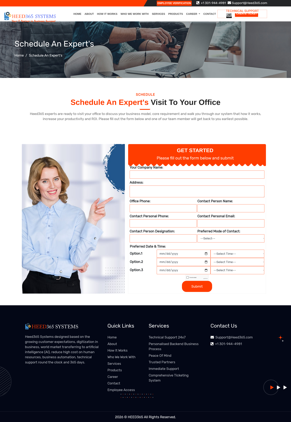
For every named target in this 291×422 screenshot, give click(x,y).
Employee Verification (174, 3)
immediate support (164, 369)
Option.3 (136, 270)
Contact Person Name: (215, 201)
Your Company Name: (146, 167)
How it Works (117, 350)
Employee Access (121, 390)
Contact (113, 383)
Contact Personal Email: (216, 216)
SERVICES (158, 13)
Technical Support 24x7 (167, 337)
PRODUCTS (175, 13)
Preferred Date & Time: (148, 246)
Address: (136, 182)
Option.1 (136, 253)
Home (77, 13)
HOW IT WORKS (107, 13)
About (89, 13)
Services (114, 364)
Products (114, 370)
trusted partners (162, 362)
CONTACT (209, 13)
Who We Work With (121, 357)
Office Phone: (140, 201)
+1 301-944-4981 (212, 3)
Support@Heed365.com (249, 3)
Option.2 (136, 262)
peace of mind (160, 356)
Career (112, 377)
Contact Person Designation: (152, 231)
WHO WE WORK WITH (135, 13)
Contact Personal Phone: (149, 216)
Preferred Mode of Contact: (218, 231)
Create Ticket (246, 13)
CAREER (192, 13)
